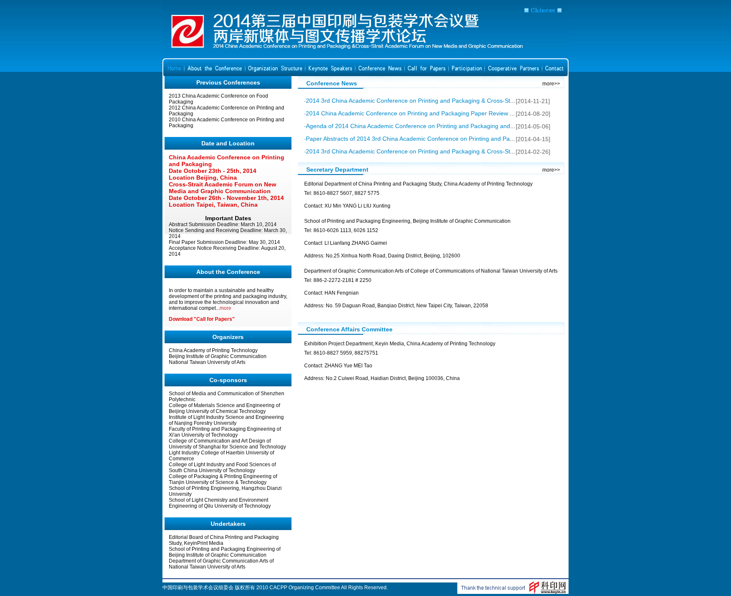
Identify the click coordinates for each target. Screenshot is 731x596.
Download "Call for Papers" (202, 319)
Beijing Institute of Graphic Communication (218, 356)
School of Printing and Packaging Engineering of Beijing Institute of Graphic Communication (224, 552)
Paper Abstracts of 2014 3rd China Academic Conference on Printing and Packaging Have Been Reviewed (448, 138)
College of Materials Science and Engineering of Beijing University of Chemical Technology (224, 408)
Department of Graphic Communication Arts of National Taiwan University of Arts (221, 564)
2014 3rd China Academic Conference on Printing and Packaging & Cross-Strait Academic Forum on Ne (444, 151)
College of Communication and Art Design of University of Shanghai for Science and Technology (227, 444)
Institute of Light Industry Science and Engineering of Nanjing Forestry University (226, 420)
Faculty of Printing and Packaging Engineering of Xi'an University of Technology (225, 432)
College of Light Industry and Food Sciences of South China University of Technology (222, 467)
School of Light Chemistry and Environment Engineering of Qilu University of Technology (220, 503)
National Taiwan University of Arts (207, 362)
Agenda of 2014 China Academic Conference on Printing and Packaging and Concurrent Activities (436, 126)
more (225, 308)
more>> (551, 84)
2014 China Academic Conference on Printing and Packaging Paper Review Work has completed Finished (447, 113)
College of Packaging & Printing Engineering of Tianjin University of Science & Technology (223, 479)
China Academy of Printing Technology (213, 350)
